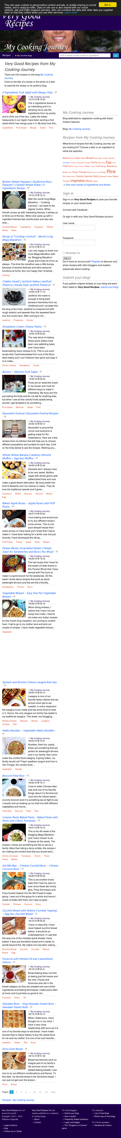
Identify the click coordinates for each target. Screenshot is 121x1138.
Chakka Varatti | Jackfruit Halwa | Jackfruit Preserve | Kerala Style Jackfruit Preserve (26, 283)
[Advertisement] (30, 156)
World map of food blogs (105, 1116)
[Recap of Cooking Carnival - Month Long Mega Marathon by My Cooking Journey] (14, 251)
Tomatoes (26, 855)
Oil (24, 997)
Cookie (87, 162)
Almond (39, 493)
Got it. (107, 4)
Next (53, 1092)
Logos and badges (72, 1122)
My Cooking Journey (40, 96)
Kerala (30, 320)
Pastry (36, 365)
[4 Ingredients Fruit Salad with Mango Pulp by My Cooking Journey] (14, 104)
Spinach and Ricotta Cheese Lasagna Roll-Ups (29, 682)
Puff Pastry (7, 541)
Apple (28, 541)
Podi (98, 172)
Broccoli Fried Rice (13, 776)
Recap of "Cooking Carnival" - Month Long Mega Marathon (27, 238)
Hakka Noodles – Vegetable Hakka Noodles (28, 731)
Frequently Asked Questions (76, 1119)
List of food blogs (102, 1113)
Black (83, 158)
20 (34, 1092)
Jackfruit (6, 320)
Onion (17, 997)
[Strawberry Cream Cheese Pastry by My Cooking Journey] (14, 338)
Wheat (50, 226)
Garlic (71, 166)
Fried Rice (7, 810)
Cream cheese (9, 365)
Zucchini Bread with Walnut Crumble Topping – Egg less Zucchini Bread (29, 912)
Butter (100, 158)
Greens (87, 166)
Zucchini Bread (9, 949)
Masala (110, 166)
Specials (88, 176)
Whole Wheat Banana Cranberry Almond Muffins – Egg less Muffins (26, 457)
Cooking (6, 275)
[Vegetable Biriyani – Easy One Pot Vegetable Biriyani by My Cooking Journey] (14, 608)
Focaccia (6, 997)
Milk (116, 166)
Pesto (47, 855)
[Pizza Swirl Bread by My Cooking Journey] (14, 1060)
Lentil (97, 166)
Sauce (73, 176)
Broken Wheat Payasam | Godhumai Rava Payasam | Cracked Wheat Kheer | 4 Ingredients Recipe (26, 185)
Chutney (73, 162)
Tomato (66, 180)
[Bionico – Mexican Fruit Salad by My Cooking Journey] (14, 383)
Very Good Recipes (10, 1110)
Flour (114, 162)
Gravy (81, 166)
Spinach (24, 720)
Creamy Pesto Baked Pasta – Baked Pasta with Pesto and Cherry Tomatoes (30, 819)
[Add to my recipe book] (56, 92)
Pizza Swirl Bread (12, 1049)
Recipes (6, 55)
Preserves (18, 320)
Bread (5, 952)
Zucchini (24, 949)
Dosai (103, 163)
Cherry (37, 855)
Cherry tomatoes (10, 855)
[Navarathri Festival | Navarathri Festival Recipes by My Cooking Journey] (14, 428)
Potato (103, 172)
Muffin (18, 493)
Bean (78, 157)
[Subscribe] (29, 96)
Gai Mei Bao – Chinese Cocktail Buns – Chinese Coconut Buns (30, 867)
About (36, 1119)
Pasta (5, 859)
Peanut (93, 172)
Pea (89, 172)
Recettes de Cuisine (103, 1125)
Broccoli (19, 810)
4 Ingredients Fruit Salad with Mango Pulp (27, 92)
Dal (99, 162)
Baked (46, 541)
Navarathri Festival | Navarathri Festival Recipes (30, 413)
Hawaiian (6, 1042)
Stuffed (109, 176)
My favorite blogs (24, 55)
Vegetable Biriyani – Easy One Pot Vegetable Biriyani (29, 595)
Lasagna (45, 720)
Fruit (51, 127)
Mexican (20, 407)
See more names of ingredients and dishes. (88, 184)
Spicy (96, 176)
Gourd (76, 166)
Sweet (17, 1042)
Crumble (35, 949)
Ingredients (7, 127)
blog (6, 1128)
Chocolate (66, 163)
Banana (28, 493)
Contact (37, 1122)
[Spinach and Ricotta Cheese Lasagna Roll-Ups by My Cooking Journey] (14, 697)
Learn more (70, 12)
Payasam (38, 226)
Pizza (4, 1084)
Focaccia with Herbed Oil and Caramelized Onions (27, 961)
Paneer (20, 586)
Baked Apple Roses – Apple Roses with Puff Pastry (28, 505)
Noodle (18, 769)
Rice (37, 810)
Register (96, 261)
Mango (33, 127)
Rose (37, 541)
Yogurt (95, 181)
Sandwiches (8, 586)
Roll (15, 724)
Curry (94, 162)
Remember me (73, 252)
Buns (30, 586)
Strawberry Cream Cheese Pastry (21, 327)
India (92, 166)
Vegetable (7, 631)
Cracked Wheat (9, 226)
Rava (14, 230)
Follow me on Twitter (13, 1131)
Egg (4, 496)
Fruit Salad (21, 127)
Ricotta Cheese (9, 720)
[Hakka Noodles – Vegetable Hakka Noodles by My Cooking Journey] (14, 745)
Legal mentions (10, 1125)
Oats (69, 172)
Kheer (5, 230)
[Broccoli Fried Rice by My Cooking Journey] (14, 787)
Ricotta (34, 720)
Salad (42, 127)
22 (46, 1092)
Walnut (46, 949)
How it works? (70, 1116)
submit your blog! (109, 287)
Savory (80, 176)
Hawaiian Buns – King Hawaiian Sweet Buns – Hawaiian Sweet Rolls (29, 1006)
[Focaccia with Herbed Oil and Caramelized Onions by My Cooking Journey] (14, 973)
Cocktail (6, 904)
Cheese (5, 724)
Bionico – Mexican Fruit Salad (19, 372)
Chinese (17, 904)
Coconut (28, 904)
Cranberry (7, 493)
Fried (28, 810)
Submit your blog (71, 1113)
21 (40, 1092)
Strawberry (24, 365)
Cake (105, 158)
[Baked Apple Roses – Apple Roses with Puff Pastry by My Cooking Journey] (14, 518)
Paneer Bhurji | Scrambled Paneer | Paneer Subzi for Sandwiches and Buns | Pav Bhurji (27, 550)
